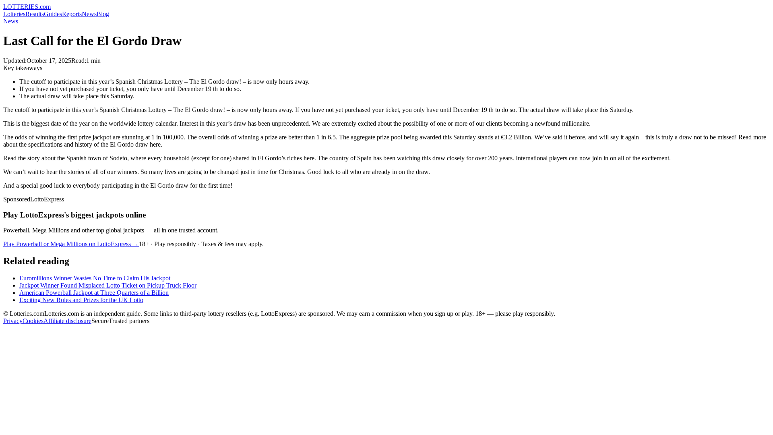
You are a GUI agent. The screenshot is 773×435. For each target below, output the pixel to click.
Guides (53, 13)
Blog (103, 13)
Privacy (13, 320)
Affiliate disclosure (67, 320)
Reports (72, 13)
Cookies (33, 320)
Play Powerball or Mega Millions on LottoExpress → (71, 243)
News (89, 13)
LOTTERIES (27, 6)
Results (34, 13)
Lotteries (14, 13)
